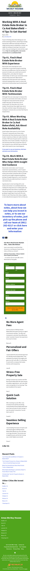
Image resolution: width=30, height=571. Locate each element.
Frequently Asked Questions (11, 547)
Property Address (11, 284)
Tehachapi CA (5, 503)
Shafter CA (5, 486)
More (18, 15)
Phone (7, 279)
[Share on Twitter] (6, 237)
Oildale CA (5, 496)
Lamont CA (5, 493)
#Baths (8, 301)
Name (7, 265)
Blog (22, 549)
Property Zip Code (11, 290)
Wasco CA (4, 501)
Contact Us (13, 15)
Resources (9, 549)
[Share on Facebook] (3, 237)
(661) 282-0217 (17, 13)
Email (7, 273)
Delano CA (5, 498)
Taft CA (4, 491)
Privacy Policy (16, 549)
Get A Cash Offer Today (11, 545)
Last (16, 270)
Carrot (26, 569)
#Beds (8, 296)
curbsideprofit (7, 37)
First (6, 270)
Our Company (22, 547)
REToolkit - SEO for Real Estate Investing (15, 567)
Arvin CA (4, 488)
